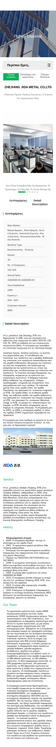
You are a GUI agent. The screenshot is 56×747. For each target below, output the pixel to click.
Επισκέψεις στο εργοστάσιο (28, 75)
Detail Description (37, 202)
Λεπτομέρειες (14, 200)
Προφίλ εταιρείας (11, 75)
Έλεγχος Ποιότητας (45, 75)
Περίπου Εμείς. (18, 65)
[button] (22, 192)
